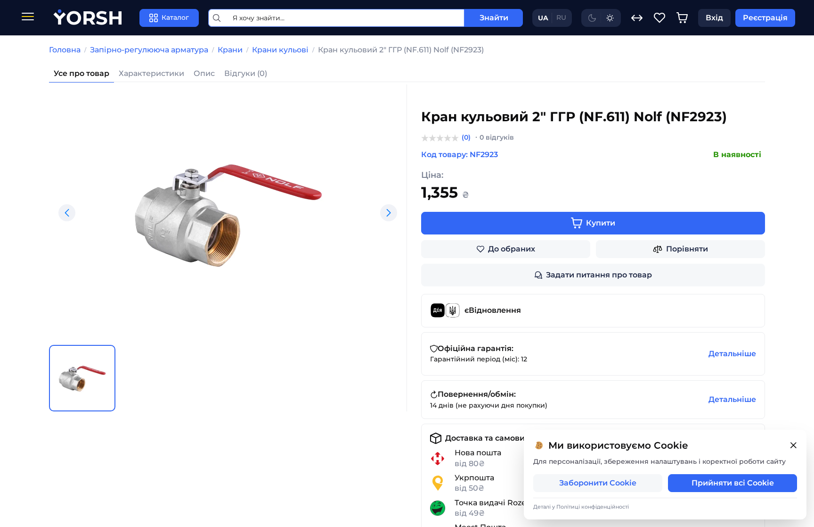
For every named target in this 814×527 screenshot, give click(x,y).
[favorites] (659, 18)
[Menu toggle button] (28, 18)
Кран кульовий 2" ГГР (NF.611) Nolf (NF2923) (401, 49)
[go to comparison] (636, 18)
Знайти (494, 17)
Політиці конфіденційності (592, 506)
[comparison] (637, 18)
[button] (66, 212)
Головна (65, 49)
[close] (793, 446)
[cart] (682, 18)
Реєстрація (765, 17)
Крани (230, 49)
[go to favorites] (659, 18)
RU (561, 17)
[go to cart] (682, 18)
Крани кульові (280, 49)
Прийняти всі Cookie (733, 482)
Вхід (714, 17)
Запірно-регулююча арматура (149, 49)
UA (543, 18)
